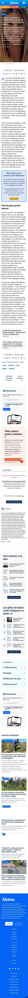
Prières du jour (10, 684)
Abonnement (14, 952)
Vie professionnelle (7, 741)
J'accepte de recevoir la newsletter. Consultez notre (14, 404)
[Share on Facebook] (13, 73)
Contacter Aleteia (14, 987)
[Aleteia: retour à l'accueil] (14, 2)
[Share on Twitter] (19, 73)
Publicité (14, 956)
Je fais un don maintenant (12, 459)
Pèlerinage (5, 862)
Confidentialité (14, 993)
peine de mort (6, 806)
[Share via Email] (21, 73)
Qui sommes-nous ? (14, 979)
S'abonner (8, 923)
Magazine (14, 949)
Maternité (11, 368)
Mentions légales (14, 982)
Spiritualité (14, 936)
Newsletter (14, 945)
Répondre (4, 541)
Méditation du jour (12, 678)
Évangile (7, 673)
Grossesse (11, 365)
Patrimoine (5, 779)
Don (14, 954)
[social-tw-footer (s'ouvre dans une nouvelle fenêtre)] (15, 969)
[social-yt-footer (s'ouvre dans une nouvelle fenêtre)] (9, 969)
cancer (4, 365)
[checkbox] (3, 403)
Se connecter (18, 923)
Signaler (9, 541)
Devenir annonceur (14, 984)
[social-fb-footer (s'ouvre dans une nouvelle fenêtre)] (12, 969)
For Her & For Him (12, 11)
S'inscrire (6, 409)
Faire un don (14, 199)
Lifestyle (4, 11)
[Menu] (5, 3)
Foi (4, 834)
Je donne (13, 7)
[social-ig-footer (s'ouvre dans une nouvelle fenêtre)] (18, 969)
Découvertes (14, 938)
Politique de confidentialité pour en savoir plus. (13, 405)
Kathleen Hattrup (18, 44)
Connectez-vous (20, 496)
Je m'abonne (5, 7)
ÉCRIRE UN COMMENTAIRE (14, 502)
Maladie (4, 368)
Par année (14, 963)
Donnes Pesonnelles (14, 990)
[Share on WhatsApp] (24, 73)
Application (14, 947)
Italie (17, 365)
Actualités (14, 932)
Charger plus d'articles (14, 597)
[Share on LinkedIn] (16, 73)
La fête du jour (10, 667)
